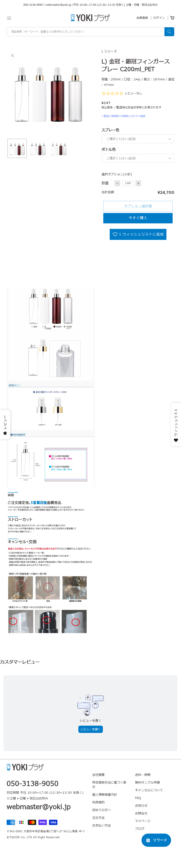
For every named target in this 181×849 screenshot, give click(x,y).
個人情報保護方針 (104, 794)
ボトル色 (109, 149)
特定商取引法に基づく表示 (109, 784)
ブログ (139, 829)
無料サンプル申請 (147, 782)
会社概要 (98, 775)
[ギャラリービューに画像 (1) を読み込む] (17, 148)
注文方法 (98, 818)
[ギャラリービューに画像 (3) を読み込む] (58, 148)
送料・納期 (143, 775)
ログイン (159, 18)
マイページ (143, 821)
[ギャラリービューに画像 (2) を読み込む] (38, 148)
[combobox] (90, 32)
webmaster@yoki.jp (58, 5)
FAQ (138, 798)
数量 (105, 183)
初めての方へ (101, 810)
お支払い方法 (101, 825)
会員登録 (142, 18)
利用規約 (98, 802)
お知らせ (141, 805)
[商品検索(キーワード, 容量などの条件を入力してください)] (169, 31)
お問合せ (141, 813)
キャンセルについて (149, 790)
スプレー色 (110, 130)
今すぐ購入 (138, 218)
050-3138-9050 (33, 5)
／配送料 (119, 107)
